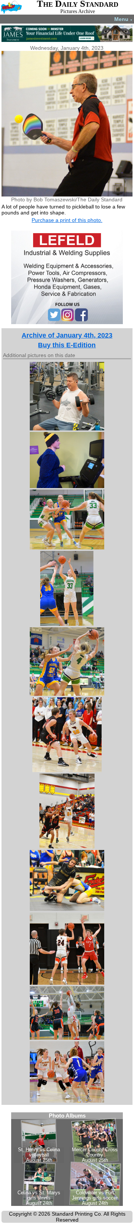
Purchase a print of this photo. (67, 220)
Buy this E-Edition (67, 345)
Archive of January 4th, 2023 (67, 335)
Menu (123, 19)
